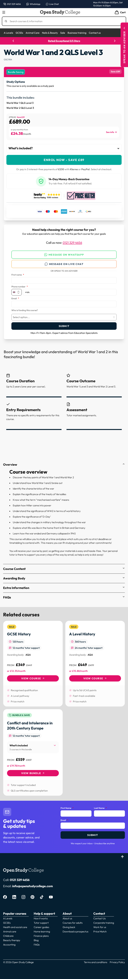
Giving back (69, 927)
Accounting (9, 944)
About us (67, 918)
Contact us (95, 32)
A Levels (8, 32)
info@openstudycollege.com (32, 886)
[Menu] (4, 12)
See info (110, 132)
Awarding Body (14, 578)
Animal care (9, 931)
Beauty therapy (11, 940)
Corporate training (103, 922)
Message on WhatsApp (66, 254)
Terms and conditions (95, 962)
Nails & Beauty (50, 32)
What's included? (20, 148)
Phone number (19, 287)
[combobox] (64, 317)
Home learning (42, 931)
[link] (33, 664)
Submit (64, 326)
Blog (36, 940)
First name (17, 275)
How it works (41, 918)
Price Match (100, 931)
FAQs (7, 597)
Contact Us (99, 918)
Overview (10, 464)
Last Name (100, 808)
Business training (77, 32)
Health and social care (15, 927)
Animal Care (32, 32)
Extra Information (16, 588)
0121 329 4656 (72, 243)
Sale (62, 32)
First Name (67, 808)
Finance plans (41, 935)
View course (31, 678)
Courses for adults (73, 922)
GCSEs (19, 32)
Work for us (99, 927)
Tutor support (41, 922)
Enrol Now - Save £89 (64, 160)
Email (15, 298)
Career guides (41, 927)
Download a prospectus (75, 931)
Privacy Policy (117, 962)
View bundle (31, 773)
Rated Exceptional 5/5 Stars (64, 40)
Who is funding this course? (24, 310)
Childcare (8, 935)
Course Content (14, 569)
